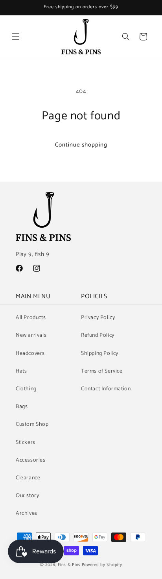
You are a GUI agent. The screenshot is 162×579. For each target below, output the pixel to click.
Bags (22, 406)
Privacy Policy (98, 317)
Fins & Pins (69, 564)
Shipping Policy (99, 353)
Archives (26, 513)
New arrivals (31, 335)
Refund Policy (97, 335)
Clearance (28, 477)
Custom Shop (32, 424)
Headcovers (30, 353)
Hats (21, 371)
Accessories (31, 460)
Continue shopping (81, 145)
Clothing (26, 388)
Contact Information (106, 388)
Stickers (25, 442)
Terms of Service (102, 371)
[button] (15, 36)
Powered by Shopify (102, 564)
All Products (31, 317)
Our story (27, 495)
